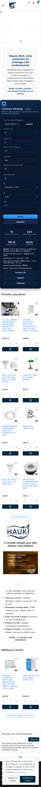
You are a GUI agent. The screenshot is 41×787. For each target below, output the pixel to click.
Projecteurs (21, 283)
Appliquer (29, 124)
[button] (29, 2)
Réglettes (20, 278)
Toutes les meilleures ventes (20, 715)
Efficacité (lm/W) (9, 175)
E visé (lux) (7, 156)
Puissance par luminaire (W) (13, 165)
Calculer (20, 216)
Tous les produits (20, 516)
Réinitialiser (20, 222)
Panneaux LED (20, 272)
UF (4, 183)
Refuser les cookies (12, 779)
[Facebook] (20, 757)
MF (4, 193)
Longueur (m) (8, 129)
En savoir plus (20, 772)
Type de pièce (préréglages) (13, 120)
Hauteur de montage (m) (12, 147)
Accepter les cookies (28, 779)
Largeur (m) (7, 138)
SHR (4, 201)
